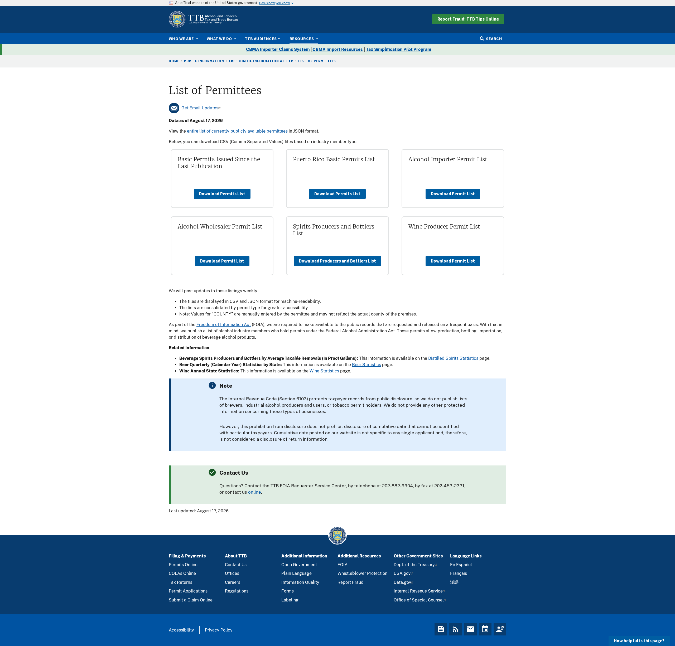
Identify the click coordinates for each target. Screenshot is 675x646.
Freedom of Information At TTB (261, 61)
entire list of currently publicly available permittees (237, 131)
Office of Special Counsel (419, 600)
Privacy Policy (219, 630)
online (254, 492)
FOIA (343, 564)
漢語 (454, 582)
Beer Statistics (366, 364)
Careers (232, 582)
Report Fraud (351, 582)
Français (458, 573)
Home (174, 61)
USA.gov (402, 573)
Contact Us (236, 564)
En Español (461, 564)
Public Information (204, 61)
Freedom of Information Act (223, 324)
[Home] (203, 19)
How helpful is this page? (639, 641)
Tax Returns (180, 582)
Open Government (299, 564)
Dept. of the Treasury (414, 564)
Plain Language (296, 573)
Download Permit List (453, 194)
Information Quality (300, 582)
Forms (287, 591)
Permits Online (183, 564)
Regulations (236, 591)
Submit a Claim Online (191, 600)
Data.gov (402, 582)
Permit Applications (188, 591)
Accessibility (181, 630)
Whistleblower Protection (362, 573)
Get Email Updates (199, 107)
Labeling (289, 600)
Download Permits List (222, 194)
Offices (232, 573)
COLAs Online (182, 573)
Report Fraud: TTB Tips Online (468, 19)
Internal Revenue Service (418, 591)
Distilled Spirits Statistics (453, 358)
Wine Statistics (324, 370)
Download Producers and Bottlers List (337, 261)
